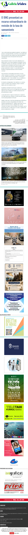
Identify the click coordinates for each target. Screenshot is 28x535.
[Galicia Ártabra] (14, 4)
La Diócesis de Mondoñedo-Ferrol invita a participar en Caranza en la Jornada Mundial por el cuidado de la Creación (13, 163)
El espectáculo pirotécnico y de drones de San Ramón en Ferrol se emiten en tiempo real (13, 182)
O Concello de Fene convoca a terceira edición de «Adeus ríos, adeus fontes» (9, 117)
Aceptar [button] (11, 533)
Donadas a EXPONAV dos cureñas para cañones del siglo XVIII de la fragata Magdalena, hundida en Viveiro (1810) (19, 121)
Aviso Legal (2, 522)
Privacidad (7, 522)
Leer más (16, 533)
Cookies (10, 522)
